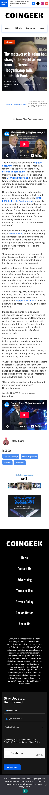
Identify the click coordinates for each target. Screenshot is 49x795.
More (42, 28)
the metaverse (16, 233)
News (7, 28)
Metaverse (7, 462)
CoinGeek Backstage (17, 178)
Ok (25, 791)
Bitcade (18, 28)
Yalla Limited (20, 462)
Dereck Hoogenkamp (29, 456)
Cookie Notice (24, 613)
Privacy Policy (24, 601)
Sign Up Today (12, 767)
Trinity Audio (27, 119)
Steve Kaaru (11, 81)
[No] (45, 785)
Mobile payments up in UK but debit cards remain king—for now (19, 3)
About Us (24, 623)
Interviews (9, 42)
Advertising (24, 579)
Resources (30, 28)
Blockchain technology (13, 171)
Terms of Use (24, 590)
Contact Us (24, 568)
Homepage (8, 104)
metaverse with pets (26, 300)
